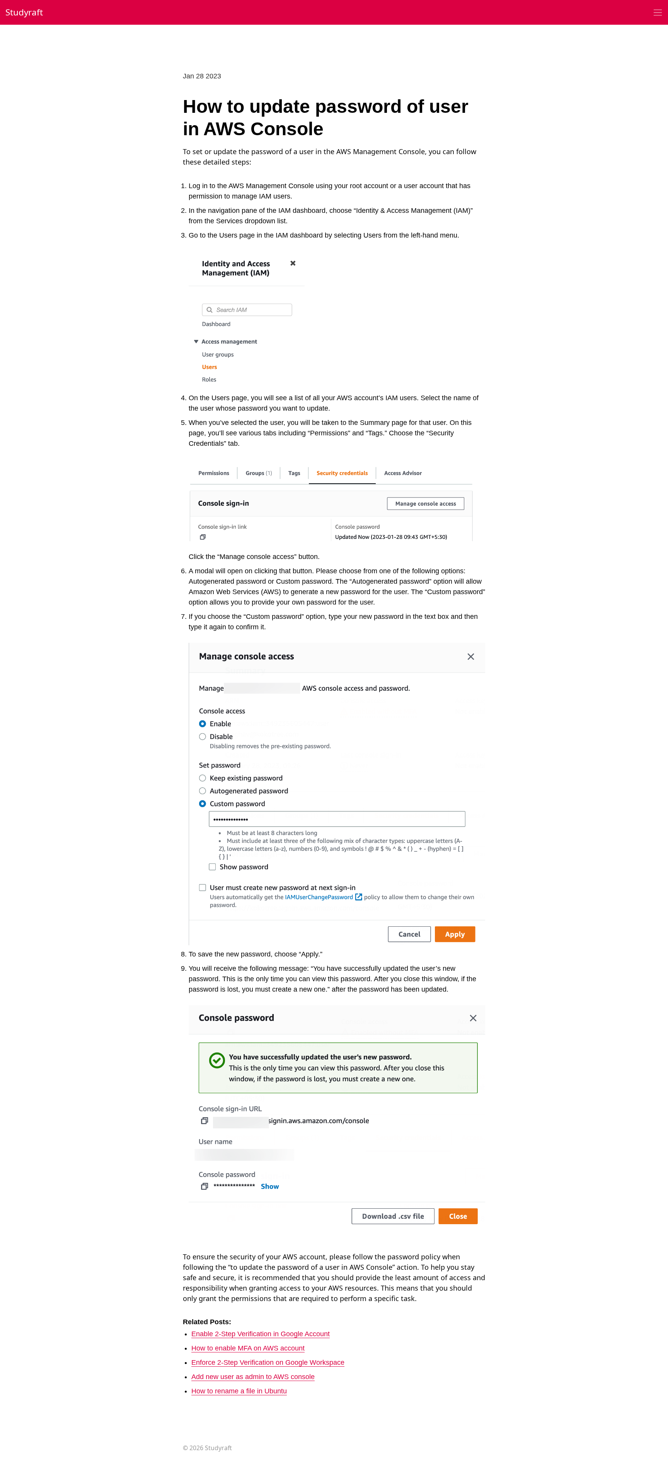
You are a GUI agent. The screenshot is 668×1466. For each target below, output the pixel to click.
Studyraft (24, 12)
